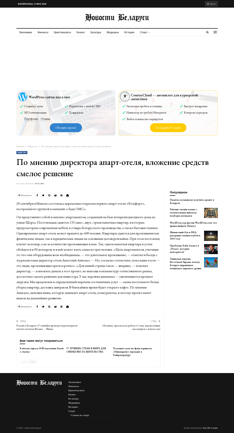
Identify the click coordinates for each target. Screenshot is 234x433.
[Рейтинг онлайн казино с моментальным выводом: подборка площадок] (211, 213)
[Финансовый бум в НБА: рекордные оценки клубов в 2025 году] (211, 236)
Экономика (25, 32)
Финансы (43, 32)
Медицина (113, 32)
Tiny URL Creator (210, 428)
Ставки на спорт (80, 415)
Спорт (143, 32)
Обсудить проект (66, 127)
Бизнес (81, 32)
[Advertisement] (117, 60)
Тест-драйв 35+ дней (168, 127)
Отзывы (45, 119)
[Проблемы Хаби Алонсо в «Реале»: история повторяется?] (211, 249)
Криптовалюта (62, 32)
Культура (96, 32)
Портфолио (31, 119)
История (129, 32)
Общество (22, 152)
